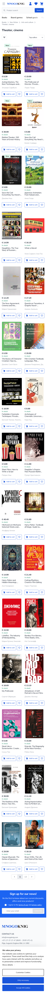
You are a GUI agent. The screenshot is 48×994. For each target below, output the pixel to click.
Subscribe (38, 911)
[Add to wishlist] (19, 94)
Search (39, 10)
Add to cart (10, 94)
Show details (7, 965)
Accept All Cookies (23, 988)
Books (4, 17)
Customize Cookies (23, 972)
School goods (32, 17)
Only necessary (23, 980)
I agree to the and (25, 905)
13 (25, 877)
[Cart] (41, 4)
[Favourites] (36, 4)
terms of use (23, 905)
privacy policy (37, 905)
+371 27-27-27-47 (9, 940)
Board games (17, 17)
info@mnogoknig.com (10, 937)
